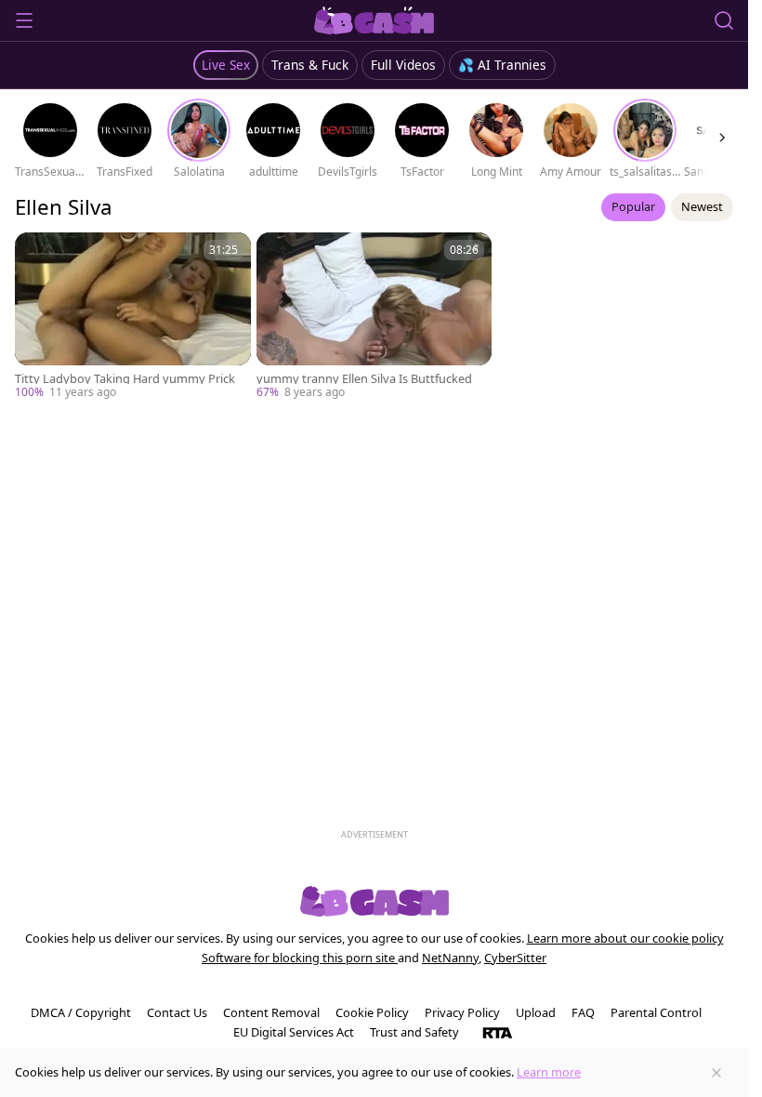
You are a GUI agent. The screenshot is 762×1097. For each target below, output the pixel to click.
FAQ (583, 1012)
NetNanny (450, 957)
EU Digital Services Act (293, 1032)
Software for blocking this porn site (300, 957)
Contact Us (177, 1012)
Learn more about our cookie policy (625, 938)
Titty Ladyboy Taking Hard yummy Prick (125, 379)
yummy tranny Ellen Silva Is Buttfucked (364, 379)
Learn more (549, 1072)
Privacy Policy (462, 1012)
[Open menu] (24, 20)
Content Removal (271, 1012)
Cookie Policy (372, 1012)
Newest (702, 206)
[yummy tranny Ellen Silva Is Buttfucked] (374, 316)
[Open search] (724, 20)
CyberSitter (515, 957)
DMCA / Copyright (81, 1012)
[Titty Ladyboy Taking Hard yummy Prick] (133, 316)
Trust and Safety (414, 1032)
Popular (633, 206)
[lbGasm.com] (374, 20)
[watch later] (37, 255)
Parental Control (656, 1012)
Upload (536, 1012)
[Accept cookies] (716, 1073)
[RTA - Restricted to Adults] (497, 1032)
